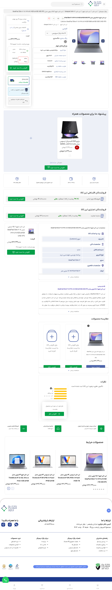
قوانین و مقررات (100, 548)
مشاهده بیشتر (74, 277)
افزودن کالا (73, 367)
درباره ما (44, 542)
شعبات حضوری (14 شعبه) (71, 542)
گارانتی (64, 29)
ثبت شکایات (102, 551)
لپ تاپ (94, 12)
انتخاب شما (96, 367)
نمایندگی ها (75, 545)
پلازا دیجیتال (103, 12)
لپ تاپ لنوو (86, 12)
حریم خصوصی (42, 548)
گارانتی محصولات (13, 545)
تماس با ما (43, 545)
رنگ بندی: (60, 38)
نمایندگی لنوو (74, 551)
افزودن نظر (53, 414)
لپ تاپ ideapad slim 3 (72, 12)
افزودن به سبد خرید (20, 68)
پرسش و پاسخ (101, 542)
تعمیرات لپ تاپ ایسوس (11, 548)
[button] (18, 80)
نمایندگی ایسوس (73, 548)
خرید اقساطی (14, 542)
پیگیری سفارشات (100, 545)
